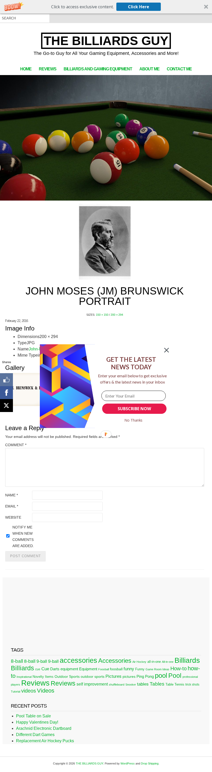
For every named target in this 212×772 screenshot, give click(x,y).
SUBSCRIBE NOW (134, 408)
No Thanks (133, 420)
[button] (131, 363)
